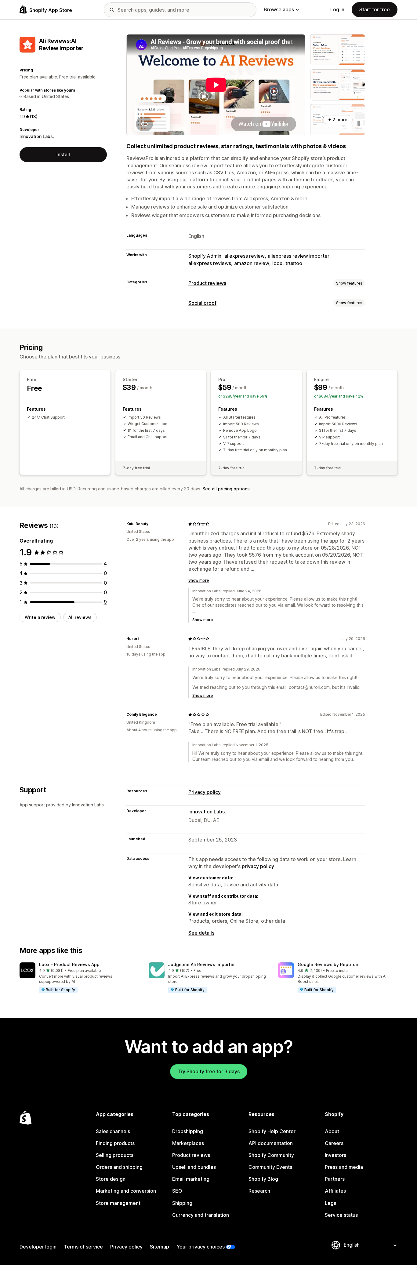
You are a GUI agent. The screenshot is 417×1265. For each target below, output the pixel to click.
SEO (177, 1191)
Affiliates (335, 1191)
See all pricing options (226, 488)
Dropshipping (187, 1131)
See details (201, 933)
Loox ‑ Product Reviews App (69, 964)
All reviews (80, 617)
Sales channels (113, 1131)
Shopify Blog (263, 1179)
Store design (110, 1179)
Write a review (40, 617)
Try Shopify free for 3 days (209, 1071)
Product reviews (207, 283)
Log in (337, 9)
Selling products (114, 1155)
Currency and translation (200, 1215)
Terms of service (83, 1247)
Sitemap (159, 1247)
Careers (334, 1143)
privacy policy (258, 866)
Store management (118, 1203)
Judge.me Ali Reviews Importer (201, 964)
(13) (34, 116)
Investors (335, 1155)
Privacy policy (204, 792)
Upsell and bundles (194, 1167)
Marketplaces (188, 1143)
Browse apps (279, 9)
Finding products (115, 1143)
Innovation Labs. (37, 136)
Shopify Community (271, 1155)
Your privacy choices (200, 1247)
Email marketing (190, 1179)
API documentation (270, 1143)
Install (63, 154)
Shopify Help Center (272, 1131)
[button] (79, 978)
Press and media (344, 1167)
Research (259, 1191)
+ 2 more (337, 119)
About (332, 1131)
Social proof (202, 303)
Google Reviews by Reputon (328, 964)
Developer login (38, 1247)
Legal (331, 1203)
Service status (341, 1215)
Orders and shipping (119, 1167)
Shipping (182, 1203)
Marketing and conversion (126, 1191)
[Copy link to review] (152, 524)
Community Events (270, 1167)
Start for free (374, 9)
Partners (335, 1179)
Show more (198, 580)
